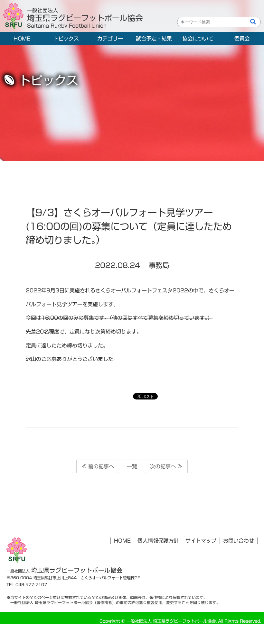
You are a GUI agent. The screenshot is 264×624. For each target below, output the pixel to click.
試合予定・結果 (154, 38)
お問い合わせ (238, 540)
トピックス (66, 38)
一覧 (132, 466)
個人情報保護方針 (158, 540)
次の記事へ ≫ (166, 466)
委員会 (242, 38)
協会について (198, 38)
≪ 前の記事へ (97, 466)
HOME (22, 38)
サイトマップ (200, 540)
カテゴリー (110, 38)
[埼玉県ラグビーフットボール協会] (15, 16)
